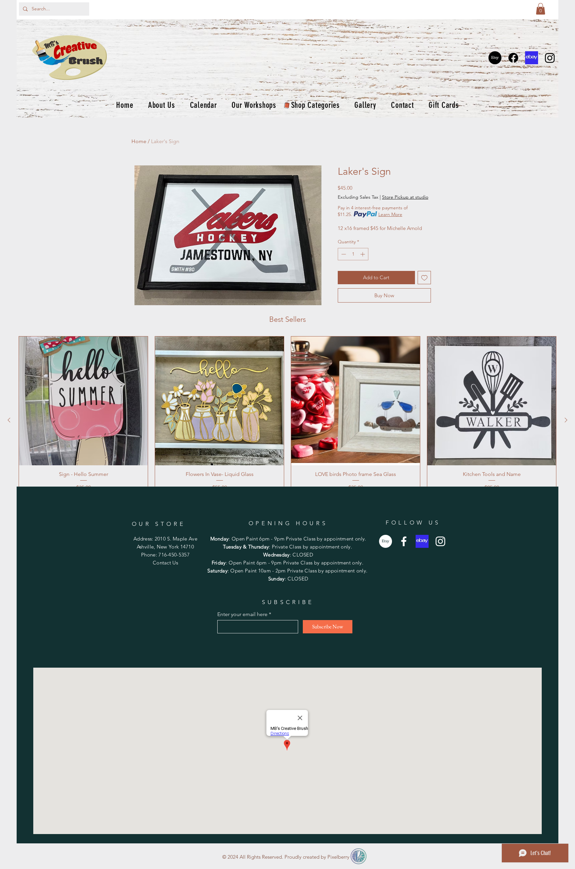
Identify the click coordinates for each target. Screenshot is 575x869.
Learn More (390, 214)
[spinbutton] (353, 254)
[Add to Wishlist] (424, 278)
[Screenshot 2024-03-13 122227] (531, 57)
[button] (540, 9)
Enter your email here (242, 614)
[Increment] (363, 254)
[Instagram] (549, 57)
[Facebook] (513, 57)
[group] (287, 420)
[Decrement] (343, 254)
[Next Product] (566, 420)
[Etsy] (494, 57)
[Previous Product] (9, 420)
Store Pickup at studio (405, 197)
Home (138, 141)
